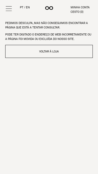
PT (21, 7)
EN (28, 7)
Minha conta (80, 7)
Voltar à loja (49, 51)
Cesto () (77, 12)
